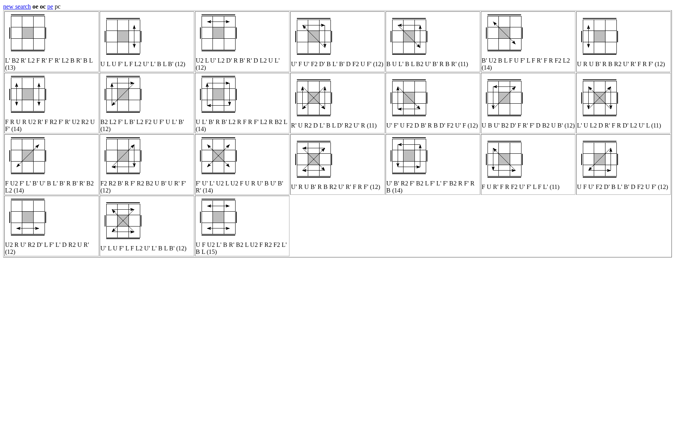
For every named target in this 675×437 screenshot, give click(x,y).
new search (17, 6)
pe (50, 6)
